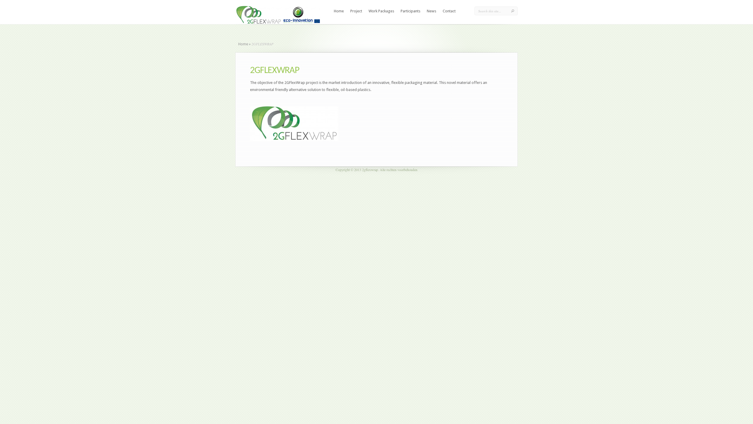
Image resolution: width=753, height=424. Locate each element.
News (431, 11)
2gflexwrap (370, 169)
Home (339, 11)
